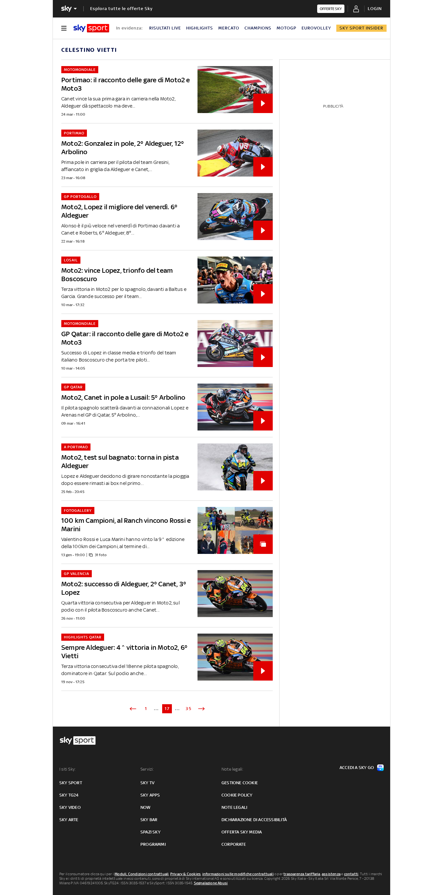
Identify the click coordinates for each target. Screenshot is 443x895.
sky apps (150, 795)
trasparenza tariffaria (301, 874)
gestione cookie (240, 782)
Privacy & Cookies (185, 874)
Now (145, 807)
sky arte (68, 819)
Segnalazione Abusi (211, 883)
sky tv (147, 782)
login (375, 8)
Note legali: (232, 769)
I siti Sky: (67, 769)
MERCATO (228, 28)
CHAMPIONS (258, 28)
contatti (351, 874)
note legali (234, 807)
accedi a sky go (357, 767)
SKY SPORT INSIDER (361, 28)
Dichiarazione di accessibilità (254, 819)
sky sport (70, 782)
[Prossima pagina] (201, 709)
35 (189, 708)
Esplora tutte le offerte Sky (121, 8)
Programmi (153, 844)
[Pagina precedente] (133, 709)
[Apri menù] (63, 28)
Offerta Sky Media (242, 832)
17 (167, 708)
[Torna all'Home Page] (91, 28)
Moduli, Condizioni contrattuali (141, 874)
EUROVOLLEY (316, 28)
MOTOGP (286, 28)
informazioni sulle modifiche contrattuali (238, 874)
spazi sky (150, 832)
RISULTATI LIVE (165, 28)
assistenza (331, 874)
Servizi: (147, 769)
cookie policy (237, 795)
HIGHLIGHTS (199, 28)
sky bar (148, 819)
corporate (234, 844)
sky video (70, 807)
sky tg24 (69, 795)
